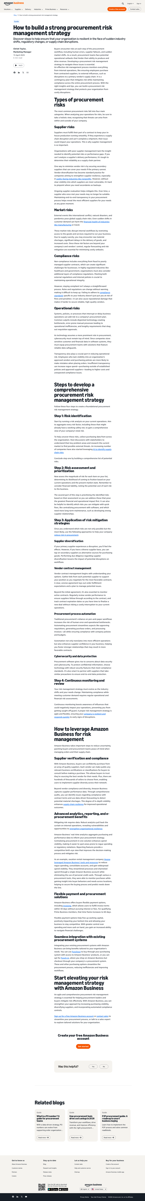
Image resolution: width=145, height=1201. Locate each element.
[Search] (123, 3)
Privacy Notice (84, 1197)
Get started (83, 1046)
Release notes (47, 1172)
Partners (14, 1172)
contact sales (102, 1016)
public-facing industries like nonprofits (73, 179)
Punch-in (65, 958)
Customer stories (17, 1168)
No (104, 1067)
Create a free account (117, 9)
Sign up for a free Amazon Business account (74, 1016)
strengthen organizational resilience (86, 828)
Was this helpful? (68, 1066)
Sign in (139, 3)
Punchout (76, 952)
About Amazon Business (19, 1164)
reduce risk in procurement (66, 535)
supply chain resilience (73, 804)
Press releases (47, 1176)
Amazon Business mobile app (115, 1172)
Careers (14, 1176)
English (129, 3)
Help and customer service (82, 1168)
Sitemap (77, 1172)
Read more (42, 1137)
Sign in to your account (113, 1168)
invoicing (67, 906)
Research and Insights (50, 1168)
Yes (93, 1067)
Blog (44, 1164)
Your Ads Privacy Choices (98, 1197)
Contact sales (134, 9)
